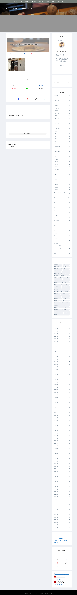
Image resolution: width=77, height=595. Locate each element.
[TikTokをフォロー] (36, 99)
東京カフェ (62, 110)
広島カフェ (62, 103)
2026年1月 (62, 343)
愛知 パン (62, 171)
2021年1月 (62, 496)
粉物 (62, 235)
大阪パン (62, 179)
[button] (45, 54)
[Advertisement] (38, 23)
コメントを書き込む (27, 133)
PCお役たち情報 (62, 250)
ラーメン (62, 238)
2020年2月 (62, 524)
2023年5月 (62, 425)
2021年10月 (62, 473)
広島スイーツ (62, 131)
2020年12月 (62, 499)
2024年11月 (62, 379)
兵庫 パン (62, 182)
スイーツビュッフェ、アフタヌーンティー (62, 193)
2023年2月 (62, 433)
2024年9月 (62, 384)
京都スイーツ (62, 146)
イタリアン (62, 215)
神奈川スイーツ (62, 143)
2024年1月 (62, 405)
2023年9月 (62, 415)
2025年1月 (62, 374)
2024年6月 (62, 392)
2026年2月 (62, 341)
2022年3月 (62, 461)
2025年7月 (62, 359)
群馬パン (62, 161)
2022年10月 (62, 443)
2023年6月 (62, 422)
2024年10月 (62, 382)
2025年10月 (62, 351)
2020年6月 (62, 514)
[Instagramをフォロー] (19, 99)
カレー (62, 225)
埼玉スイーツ (62, 138)
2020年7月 (62, 512)
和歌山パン (62, 174)
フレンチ (62, 217)
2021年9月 (62, 476)
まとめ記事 (62, 95)
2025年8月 (62, 356)
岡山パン (62, 184)
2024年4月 (62, 397)
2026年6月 (62, 331)
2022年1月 (62, 466)
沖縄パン (62, 189)
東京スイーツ (62, 141)
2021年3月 (62, 491)
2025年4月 (62, 366)
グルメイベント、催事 (62, 248)
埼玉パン (62, 164)
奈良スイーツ (62, 133)
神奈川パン (62, 169)
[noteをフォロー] (45, 99)
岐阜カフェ (62, 100)
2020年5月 (62, 517)
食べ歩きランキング (58, 584)
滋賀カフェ (62, 113)
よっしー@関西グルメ (61, 51)
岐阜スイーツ (62, 136)
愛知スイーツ (62, 128)
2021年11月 (62, 471)
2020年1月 (62, 527)
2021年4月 (62, 489)
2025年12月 (62, 346)
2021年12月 (62, 468)
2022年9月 (62, 445)
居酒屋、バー (62, 197)
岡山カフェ (62, 108)
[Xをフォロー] (11, 99)
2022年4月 (62, 458)
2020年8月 (62, 509)
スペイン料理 (62, 220)
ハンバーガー (62, 212)
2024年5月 (62, 394)
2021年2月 (62, 494)
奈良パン (62, 156)
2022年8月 (62, 448)
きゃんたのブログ (59, 538)
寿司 (62, 202)
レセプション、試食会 (62, 245)
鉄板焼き (62, 233)
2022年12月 (62, 438)
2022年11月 (62, 440)
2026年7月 (62, 328)
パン (62, 154)
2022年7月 (62, 450)
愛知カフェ (62, 105)
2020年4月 (62, 519)
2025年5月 (62, 364)
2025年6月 (62, 361)
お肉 (62, 210)
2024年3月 (62, 399)
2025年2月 (62, 371)
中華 (62, 207)
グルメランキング (57, 579)
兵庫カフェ (62, 115)
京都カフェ (62, 120)
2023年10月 (62, 412)
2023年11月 (62, 410)
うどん (62, 240)
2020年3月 (62, 522)
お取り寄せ (62, 243)
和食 (62, 230)
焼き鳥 (62, 222)
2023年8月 (62, 417)
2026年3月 (62, 338)
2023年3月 (62, 430)
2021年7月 (62, 481)
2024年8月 (62, 387)
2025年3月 (62, 369)
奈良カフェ (62, 123)
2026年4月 (62, 336)
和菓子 (61, 194)
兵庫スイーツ (62, 151)
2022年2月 (62, 463)
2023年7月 (62, 420)
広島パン (62, 187)
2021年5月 (62, 486)
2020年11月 (62, 501)
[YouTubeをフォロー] (28, 99)
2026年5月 (62, 333)
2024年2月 (62, 402)
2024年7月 (62, 389)
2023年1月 (62, 435)
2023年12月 (62, 407)
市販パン (62, 159)
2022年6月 (62, 453)
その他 (62, 253)
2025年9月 (62, 354)
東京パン (62, 166)
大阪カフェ (62, 118)
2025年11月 (62, 348)
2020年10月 (62, 504)
